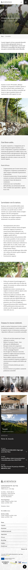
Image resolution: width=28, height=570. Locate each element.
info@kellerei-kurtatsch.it (7, 495)
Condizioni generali (6, 531)
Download (3, 528)
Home (2, 36)
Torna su (23, 549)
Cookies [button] (3, 543)
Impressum (4, 534)
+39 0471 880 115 (10, 492)
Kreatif (7, 555)
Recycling (3, 540)
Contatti (3, 525)
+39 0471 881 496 (11, 493)
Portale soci (5, 546)
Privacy (3, 537)
